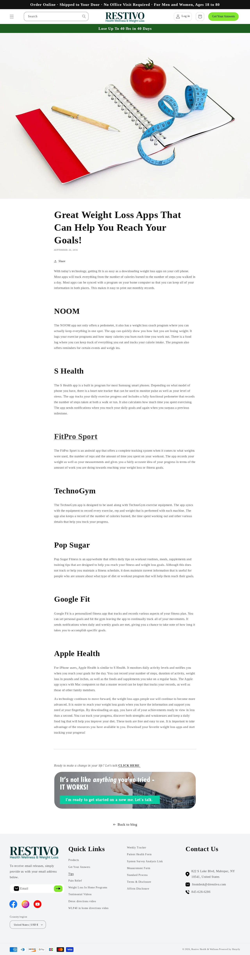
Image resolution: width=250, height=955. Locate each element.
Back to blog (127, 824)
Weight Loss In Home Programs (87, 887)
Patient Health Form (139, 854)
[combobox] (56, 16)
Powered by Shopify (229, 949)
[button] (11, 16)
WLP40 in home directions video (88, 908)
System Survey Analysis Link (145, 861)
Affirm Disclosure (138, 888)
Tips (71, 873)
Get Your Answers (223, 16)
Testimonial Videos (80, 894)
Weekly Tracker (136, 847)
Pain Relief (75, 880)
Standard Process (137, 875)
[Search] (84, 16)
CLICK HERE (129, 765)
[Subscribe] (58, 888)
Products (73, 860)
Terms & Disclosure (139, 881)
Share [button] (62, 261)
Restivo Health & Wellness (205, 949)
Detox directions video (82, 901)
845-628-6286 (200, 891)
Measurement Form (138, 868)
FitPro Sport (75, 436)
